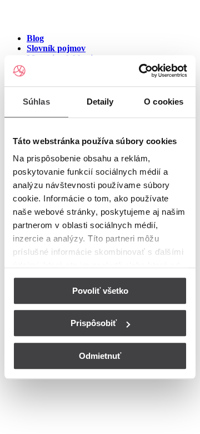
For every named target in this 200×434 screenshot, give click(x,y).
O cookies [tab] (163, 101)
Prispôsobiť (94, 323)
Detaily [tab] (100, 101)
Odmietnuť (100, 356)
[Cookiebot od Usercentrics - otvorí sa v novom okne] (141, 70)
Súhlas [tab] (36, 101)
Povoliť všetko (100, 290)
